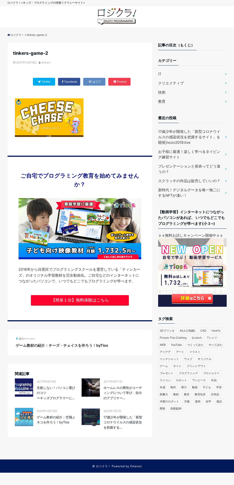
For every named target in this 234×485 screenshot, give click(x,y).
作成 (162, 387)
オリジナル (204, 359)
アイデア (165, 352)
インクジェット (169, 359)
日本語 (215, 394)
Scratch (197, 337)
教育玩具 (200, 394)
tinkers (46, 62)
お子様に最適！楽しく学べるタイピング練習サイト (189, 154)
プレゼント (166, 373)
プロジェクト (211, 373)
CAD (203, 330)
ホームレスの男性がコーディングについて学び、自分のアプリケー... (123, 393)
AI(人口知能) (187, 330)
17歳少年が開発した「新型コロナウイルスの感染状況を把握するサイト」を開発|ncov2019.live (189, 137)
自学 (208, 401)
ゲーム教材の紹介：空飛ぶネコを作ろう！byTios (56, 419)
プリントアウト (196, 366)
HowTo (216, 330)
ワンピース (199, 380)
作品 (214, 380)
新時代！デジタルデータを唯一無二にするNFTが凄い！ (189, 193)
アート (180, 352)
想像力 (164, 394)
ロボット (181, 380)
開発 (162, 408)
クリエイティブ (171, 83)
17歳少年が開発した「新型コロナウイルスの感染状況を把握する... (123, 422)
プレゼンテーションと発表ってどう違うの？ (189, 169)
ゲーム (164, 366)
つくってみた (195, 344)
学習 (219, 387)
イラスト (194, 352)
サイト (177, 366)
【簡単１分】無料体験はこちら (80, 300)
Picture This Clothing (173, 337)
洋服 (187, 401)
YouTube (176, 344)
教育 (161, 101)
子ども (207, 387)
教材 (176, 394)
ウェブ (188, 359)
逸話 (219, 401)
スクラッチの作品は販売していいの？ (189, 180)
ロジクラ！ (103, 466)
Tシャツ (212, 337)
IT (159, 74)
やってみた (216, 344)
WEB (163, 344)
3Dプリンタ (167, 330)
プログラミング (188, 373)
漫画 (197, 401)
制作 (173, 387)
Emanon (136, 466)
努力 (184, 387)
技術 (161, 92)
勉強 (194, 387)
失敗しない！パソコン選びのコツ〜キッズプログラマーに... (56, 393)
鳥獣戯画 (175, 408)
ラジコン (165, 380)
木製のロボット (169, 401)
